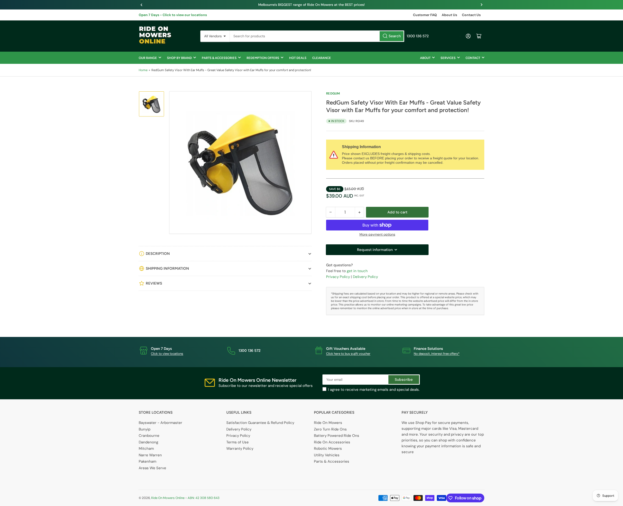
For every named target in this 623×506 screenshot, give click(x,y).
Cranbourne (149, 435)
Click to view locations (167, 354)
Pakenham (147, 461)
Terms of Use (237, 442)
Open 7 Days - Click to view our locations (173, 15)
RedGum (333, 93)
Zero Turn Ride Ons (330, 429)
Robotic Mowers (328, 448)
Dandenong (148, 442)
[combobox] (317, 36)
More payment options (377, 234)
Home (143, 70)
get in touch (357, 270)
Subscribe (404, 379)
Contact (473, 58)
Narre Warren (150, 455)
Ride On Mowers (328, 422)
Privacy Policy (338, 276)
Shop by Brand (179, 58)
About (425, 58)
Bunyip (144, 429)
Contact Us (471, 15)
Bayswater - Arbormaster (160, 422)
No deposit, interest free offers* (436, 354)
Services (448, 58)
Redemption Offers (263, 58)
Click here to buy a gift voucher (348, 354)
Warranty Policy (239, 448)
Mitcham (146, 448)
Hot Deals (297, 58)
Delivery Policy (365, 276)
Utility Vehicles (326, 455)
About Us (449, 15)
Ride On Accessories (332, 442)
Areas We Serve (152, 468)
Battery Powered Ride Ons (336, 435)
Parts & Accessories (219, 58)
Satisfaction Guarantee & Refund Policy (260, 422)
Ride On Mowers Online (167, 498)
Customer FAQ (425, 15)
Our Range (148, 58)
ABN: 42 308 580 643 (204, 498)
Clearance (321, 58)
